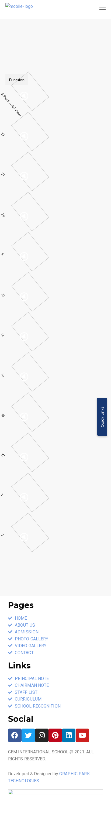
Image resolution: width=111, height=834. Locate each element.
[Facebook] (15, 735)
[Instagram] (41, 735)
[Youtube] (82, 735)
